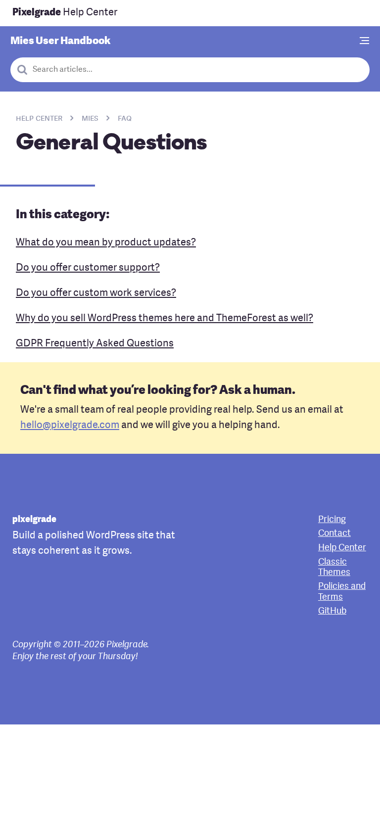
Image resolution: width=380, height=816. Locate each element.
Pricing (332, 520)
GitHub (332, 611)
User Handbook (60, 41)
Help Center (64, 13)
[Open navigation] (365, 41)
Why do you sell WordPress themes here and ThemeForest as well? (164, 319)
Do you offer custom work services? (96, 293)
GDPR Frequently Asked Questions (95, 344)
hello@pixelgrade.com (69, 426)
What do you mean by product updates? (106, 243)
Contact (334, 533)
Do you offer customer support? (88, 268)
